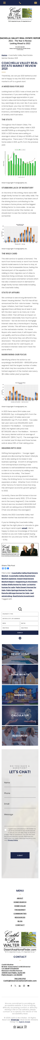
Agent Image (24, 1022)
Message (8, 814)
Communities (20, 913)
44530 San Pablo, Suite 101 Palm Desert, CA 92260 (13, 974)
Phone (7, 793)
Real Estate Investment (23, 596)
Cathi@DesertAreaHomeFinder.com (20, 981)
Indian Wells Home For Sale (14, 584)
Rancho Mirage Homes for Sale (15, 593)
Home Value (20, 906)
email (24, 528)
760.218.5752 (20, 979)
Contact (20, 925)
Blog (20, 921)
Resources (20, 917)
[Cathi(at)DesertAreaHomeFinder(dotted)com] (35, 3)
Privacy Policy (13, 840)
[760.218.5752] (20, 3)
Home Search (20, 902)
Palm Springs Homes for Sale (19, 590)
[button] (20, 619)
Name (7, 783)
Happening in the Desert (26, 581)
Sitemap (15, 1020)
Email (6, 804)
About (20, 898)
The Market (20, 910)
